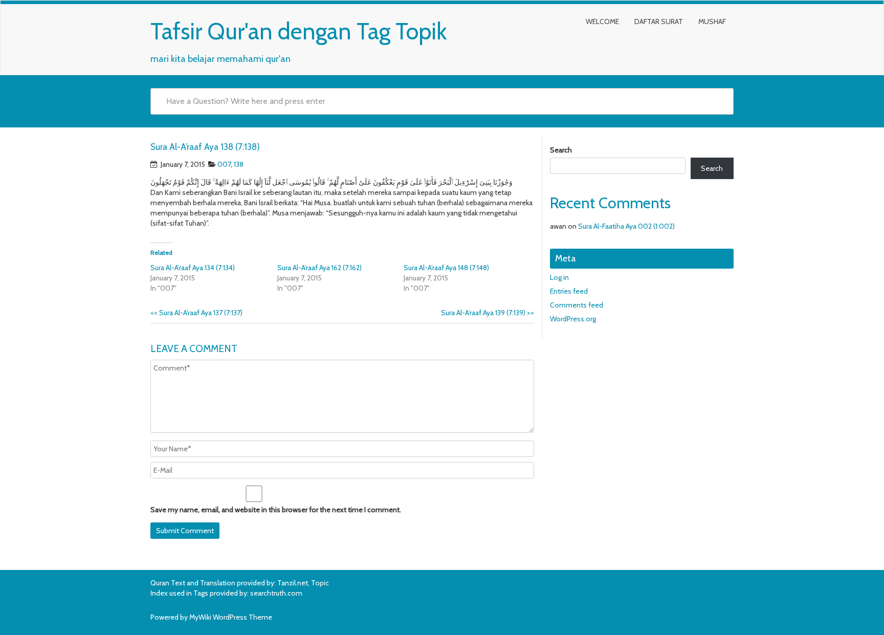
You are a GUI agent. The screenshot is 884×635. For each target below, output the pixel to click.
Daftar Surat (658, 21)
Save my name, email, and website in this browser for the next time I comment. (275, 509)
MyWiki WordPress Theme (230, 617)
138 (239, 164)
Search (561, 150)
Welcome (602, 21)
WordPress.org (573, 318)
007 (224, 164)
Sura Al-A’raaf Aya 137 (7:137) (196, 312)
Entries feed (569, 291)
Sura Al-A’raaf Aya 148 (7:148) (446, 267)
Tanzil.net (292, 582)
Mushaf (712, 21)
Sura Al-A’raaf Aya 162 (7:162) (319, 267)
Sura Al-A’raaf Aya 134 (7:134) (192, 267)
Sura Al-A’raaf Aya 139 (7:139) (487, 312)
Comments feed (576, 305)
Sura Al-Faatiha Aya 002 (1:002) (626, 226)
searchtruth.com (276, 593)
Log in (559, 277)
